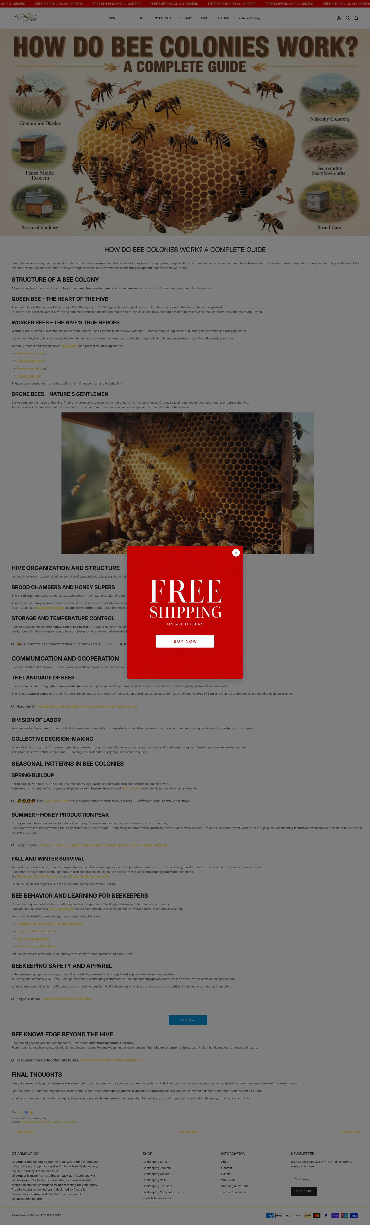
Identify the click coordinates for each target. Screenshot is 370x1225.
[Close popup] (236, 553)
